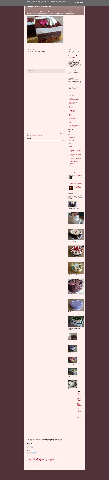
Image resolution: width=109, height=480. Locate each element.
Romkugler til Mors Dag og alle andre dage (76, 184)
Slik (69, 119)
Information (71, 103)
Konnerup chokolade (78, 404)
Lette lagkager (71, 110)
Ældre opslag (62, 133)
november (72, 138)
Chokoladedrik (71, 95)
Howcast (78, 401)
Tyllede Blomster (72, 126)
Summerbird (79, 412)
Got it (81, 2)
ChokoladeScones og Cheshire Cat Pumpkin (77, 187)
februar (71, 163)
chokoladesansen (39, 6)
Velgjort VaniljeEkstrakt (78, 175)
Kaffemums (71, 106)
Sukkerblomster (40, 72)
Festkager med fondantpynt (33, 72)
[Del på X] (32, 70)
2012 (70, 135)
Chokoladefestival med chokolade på (76, 156)
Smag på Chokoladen (72, 121)
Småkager (70, 122)
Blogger (67, 467)
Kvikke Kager (71, 108)
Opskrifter (32, 46)
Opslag (29, 445)
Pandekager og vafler (72, 115)
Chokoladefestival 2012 (74, 161)
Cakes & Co (79, 393)
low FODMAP (71, 111)
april (71, 145)
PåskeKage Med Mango (73, 181)
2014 (70, 132)
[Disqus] (46, 88)
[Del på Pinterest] (34, 70)
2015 (70, 131)
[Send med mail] (29, 70)
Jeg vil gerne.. (44, 46)
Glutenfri (70, 100)
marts (71, 146)
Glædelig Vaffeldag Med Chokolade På (76, 151)
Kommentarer (30, 447)
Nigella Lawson (79, 406)
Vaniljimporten (79, 417)
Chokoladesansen (72, 57)
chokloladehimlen (79, 396)
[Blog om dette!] (30, 70)
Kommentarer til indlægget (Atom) (36, 135)
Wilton (78, 418)
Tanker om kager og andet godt (74, 125)
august (71, 141)
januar (71, 165)
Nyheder (70, 114)
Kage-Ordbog (51, 46)
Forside (27, 46)
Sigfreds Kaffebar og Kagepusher (79, 410)
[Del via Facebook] (33, 70)
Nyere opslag (29, 133)
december (72, 137)
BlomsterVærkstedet (73, 160)
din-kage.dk (79, 398)
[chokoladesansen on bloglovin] (32, 453)
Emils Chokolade (79, 400)
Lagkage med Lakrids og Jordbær (75, 158)
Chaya (78, 394)
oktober (71, 140)
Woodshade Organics (79, 421)
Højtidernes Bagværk (72, 102)
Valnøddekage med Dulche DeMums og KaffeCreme (76, 148)
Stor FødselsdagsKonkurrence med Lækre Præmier (75, 173)
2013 (70, 134)
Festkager (70, 98)
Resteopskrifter (71, 117)
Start (45, 133)
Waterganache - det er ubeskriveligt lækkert (75, 155)
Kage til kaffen (71, 107)
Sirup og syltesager (72, 118)
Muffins (70, 113)
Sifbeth (78, 408)
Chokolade (71, 94)
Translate (75, 52)
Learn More (76, 2)
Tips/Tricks (38, 46)
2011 (70, 167)
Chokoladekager (71, 96)
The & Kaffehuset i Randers (79, 415)
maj (71, 143)
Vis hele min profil (71, 73)
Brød (70, 92)
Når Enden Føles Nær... (74, 152)
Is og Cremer (71, 104)
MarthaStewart (79, 405)
